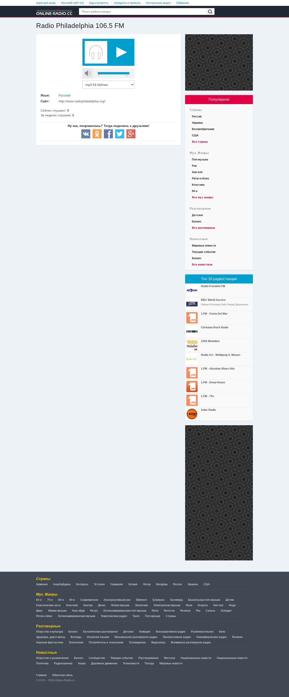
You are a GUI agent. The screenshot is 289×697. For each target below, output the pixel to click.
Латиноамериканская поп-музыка (124, 610)
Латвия (133, 584)
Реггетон (169, 610)
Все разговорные (203, 227)
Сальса (210, 610)
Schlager (226, 610)
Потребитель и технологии (106, 642)
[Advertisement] (108, 181)
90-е (195, 191)
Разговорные (200, 208)
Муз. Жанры (199, 153)
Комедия (144, 631)
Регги (155, 610)
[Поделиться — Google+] (130, 133)
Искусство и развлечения (52, 658)
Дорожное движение (104, 663)
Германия (116, 584)
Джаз (39, 610)
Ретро (94, 610)
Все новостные (202, 264)
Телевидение (137, 642)
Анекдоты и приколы (127, 3)
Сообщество (97, 658)
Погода (149, 663)
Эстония (99, 584)
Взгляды (76, 637)
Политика (42, 663)
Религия (185, 610)
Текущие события (203, 252)
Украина (197, 122)
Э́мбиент (141, 599)
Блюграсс (159, 599)
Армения (42, 584)
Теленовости (131, 663)
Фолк (189, 605)
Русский (64, 95)
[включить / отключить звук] (87, 73)
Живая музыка (57, 610)
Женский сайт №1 (72, 3)
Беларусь (82, 584)
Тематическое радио (114, 616)
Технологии (76, 642)
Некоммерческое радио (211, 637)
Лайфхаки (182, 3)
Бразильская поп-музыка (204, 599)
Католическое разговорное (100, 631)
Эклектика (141, 605)
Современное (89, 599)
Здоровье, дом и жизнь (50, 637)
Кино (222, 631)
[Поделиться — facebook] (108, 133)
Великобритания (203, 129)
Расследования (148, 658)
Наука (82, 663)
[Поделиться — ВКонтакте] (85, 133)
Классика (198, 184)
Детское (197, 215)
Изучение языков (98, 637)
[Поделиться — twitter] (119, 133)
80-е (61, 599)
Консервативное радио (171, 631)
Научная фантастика (49, 642)
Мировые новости (204, 245)
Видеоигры (158, 642)
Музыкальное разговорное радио (135, 637)
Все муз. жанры (202, 197)
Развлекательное (202, 631)
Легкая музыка (120, 605)
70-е (50, 599)
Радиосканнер (63, 663)
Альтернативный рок (117, 599)
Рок (194, 165)
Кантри (88, 605)
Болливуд (176, 599)
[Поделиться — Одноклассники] (97, 133)
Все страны (200, 141)
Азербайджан (62, 584)
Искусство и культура (49, 631)
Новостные (199, 239)
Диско (101, 605)
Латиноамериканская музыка (76, 616)
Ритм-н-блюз (200, 178)
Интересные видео (158, 3)
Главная (41, 675)
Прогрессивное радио (177, 637)
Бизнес (197, 221)
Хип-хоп (197, 172)
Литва (147, 584)
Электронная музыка (166, 605)
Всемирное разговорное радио (191, 642)
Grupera (203, 605)
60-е (39, 599)
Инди (232, 605)
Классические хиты (48, 605)
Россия (197, 116)
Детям (230, 599)
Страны (196, 110)
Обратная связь (62, 675)
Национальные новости (196, 658)
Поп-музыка (200, 159)
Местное (169, 658)
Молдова (162, 584)
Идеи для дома (46, 3)
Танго (136, 616)
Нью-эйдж (78, 610)
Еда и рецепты (99, 3)
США (195, 135)
